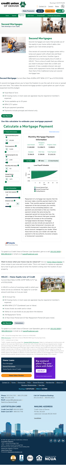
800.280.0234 (6, 254)
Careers (50, 6)
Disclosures (21, 382)
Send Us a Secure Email (9, 402)
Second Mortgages (9, 366)
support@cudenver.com (14, 400)
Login (59, 11)
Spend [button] (14, 16)
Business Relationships (28, 385)
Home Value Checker (54, 262)
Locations (37, 418)
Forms (14, 382)
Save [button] (7, 16)
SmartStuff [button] (41, 16)
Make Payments (28, 11)
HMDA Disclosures (6, 338)
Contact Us (42, 6)
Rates (57, 6)
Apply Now (50, 11)
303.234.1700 (11, 395)
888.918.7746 (18, 412)
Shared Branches (38, 382)
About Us (59, 382)
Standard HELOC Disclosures (31, 342)
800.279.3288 (22, 395)
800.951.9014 (49, 398)
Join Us (40, 11)
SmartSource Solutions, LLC (15, 452)
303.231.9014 (38, 398)
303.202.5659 (55, 251)
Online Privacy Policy (6, 450)
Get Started (7, 116)
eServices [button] (31, 16)
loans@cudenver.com (30, 254)
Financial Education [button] (54, 16)
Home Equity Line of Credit (12, 369)
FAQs (29, 382)
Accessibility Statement (7, 441)
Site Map (42, 385)
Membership (50, 382)
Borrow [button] (21, 16)
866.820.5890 (18, 409)
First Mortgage (8, 363)
